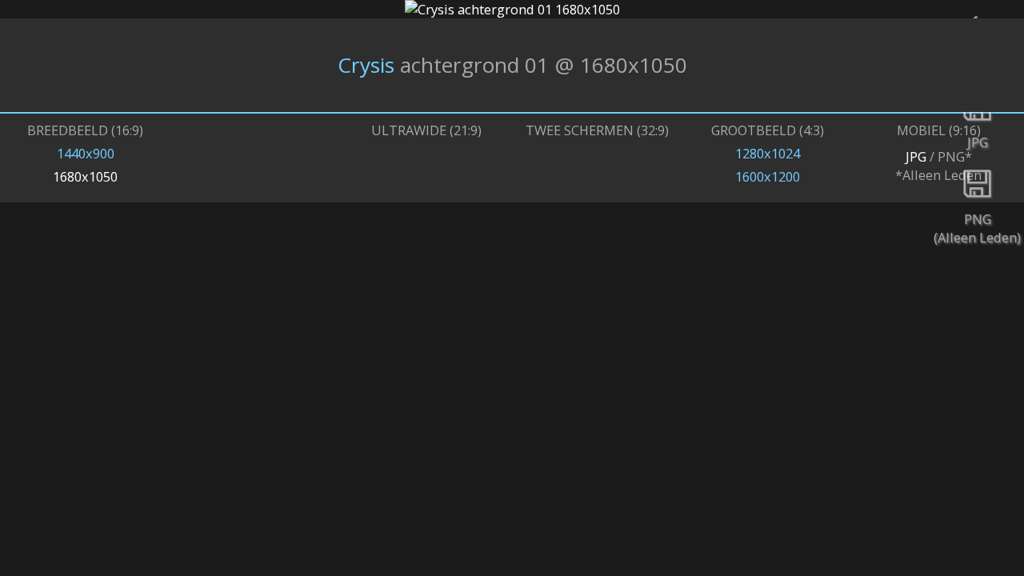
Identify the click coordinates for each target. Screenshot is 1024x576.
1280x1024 (767, 153)
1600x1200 (767, 176)
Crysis (366, 64)
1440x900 (85, 153)
